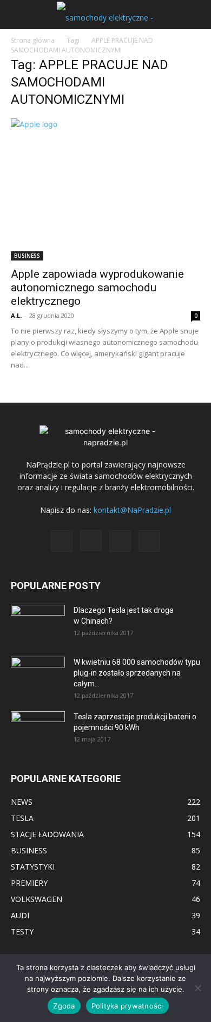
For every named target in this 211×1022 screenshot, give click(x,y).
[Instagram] (91, 540)
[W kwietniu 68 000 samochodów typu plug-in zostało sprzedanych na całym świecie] (38, 672)
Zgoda (64, 1005)
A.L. (16, 315)
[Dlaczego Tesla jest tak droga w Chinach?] (38, 624)
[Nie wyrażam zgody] (197, 988)
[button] (18, 14)
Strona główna (33, 40)
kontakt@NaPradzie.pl (132, 510)
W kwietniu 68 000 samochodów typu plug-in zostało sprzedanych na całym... (137, 673)
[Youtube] (149, 541)
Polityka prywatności (127, 1005)
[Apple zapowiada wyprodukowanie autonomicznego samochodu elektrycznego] (105, 189)
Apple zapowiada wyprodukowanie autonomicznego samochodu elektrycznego (97, 288)
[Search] (196, 14)
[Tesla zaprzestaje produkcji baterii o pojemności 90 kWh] (38, 722)
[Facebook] (61, 541)
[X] (120, 541)
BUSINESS (27, 255)
